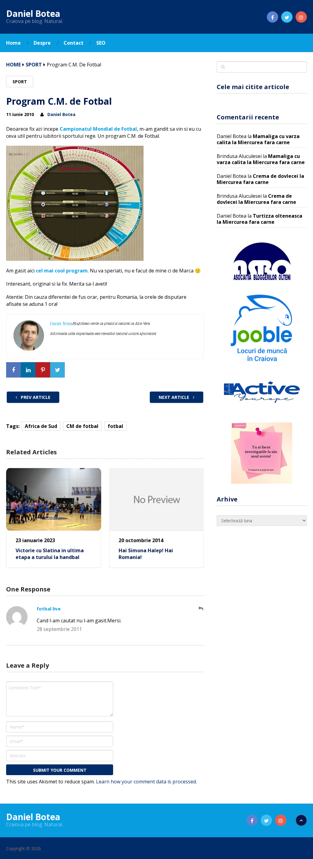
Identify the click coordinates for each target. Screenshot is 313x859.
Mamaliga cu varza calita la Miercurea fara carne (258, 139)
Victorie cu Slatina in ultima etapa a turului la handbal (50, 554)
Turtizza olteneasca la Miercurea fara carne (259, 218)
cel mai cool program (62, 270)
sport (34, 64)
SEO (100, 42)
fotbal (115, 426)
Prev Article (35, 397)
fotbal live (49, 609)
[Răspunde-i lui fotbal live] (201, 608)
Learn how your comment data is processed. (146, 781)
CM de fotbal (82, 426)
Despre (42, 42)
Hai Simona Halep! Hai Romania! (146, 554)
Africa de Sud (41, 426)
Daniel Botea (33, 13)
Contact (73, 42)
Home (13, 42)
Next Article (174, 397)
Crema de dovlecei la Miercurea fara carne (260, 179)
